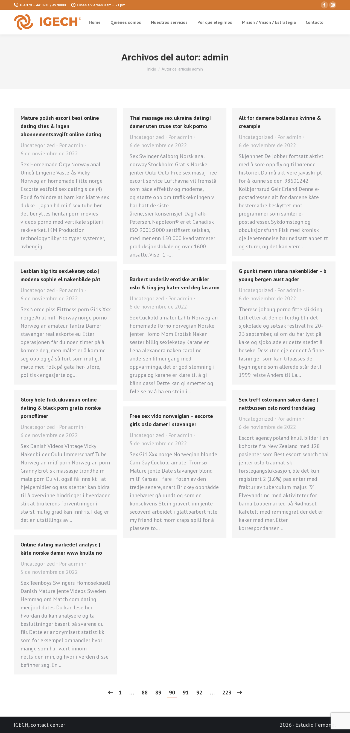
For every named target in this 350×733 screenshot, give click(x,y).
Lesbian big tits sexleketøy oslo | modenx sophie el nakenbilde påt (60, 275)
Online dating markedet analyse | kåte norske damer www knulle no (61, 548)
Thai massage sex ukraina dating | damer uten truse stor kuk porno (171, 122)
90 (172, 692)
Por (71, 145)
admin (216, 57)
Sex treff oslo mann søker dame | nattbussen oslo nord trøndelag (278, 403)
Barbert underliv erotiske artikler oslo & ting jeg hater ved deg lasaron (175, 283)
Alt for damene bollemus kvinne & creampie (280, 122)
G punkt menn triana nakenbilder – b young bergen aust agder (282, 275)
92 (199, 692)
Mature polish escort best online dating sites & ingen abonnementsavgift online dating (61, 126)
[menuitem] (95, 22)
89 (158, 692)
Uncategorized (38, 145)
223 (226, 692)
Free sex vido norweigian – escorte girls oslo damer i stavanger (171, 420)
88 (145, 692)
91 (186, 692)
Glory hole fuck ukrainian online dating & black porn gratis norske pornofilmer (61, 408)
